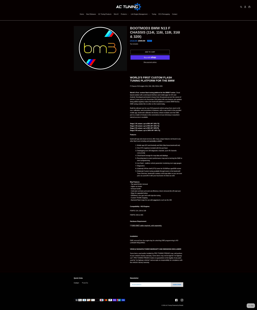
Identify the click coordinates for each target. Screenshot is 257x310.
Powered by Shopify (177, 305)
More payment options (150, 62)
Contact (76, 283)
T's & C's (85, 283)
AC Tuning (169, 305)
